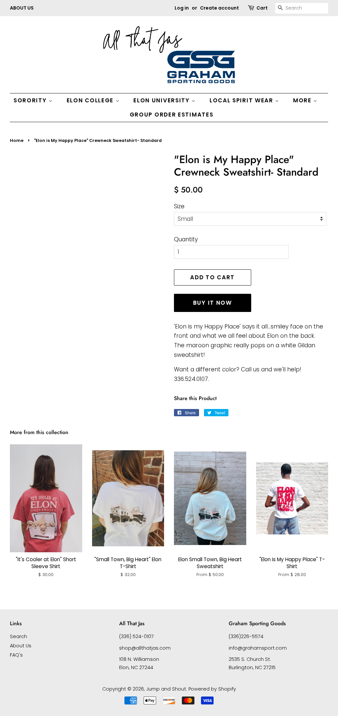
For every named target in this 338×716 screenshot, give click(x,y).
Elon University (162, 100)
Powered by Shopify (212, 689)
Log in (182, 8)
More (303, 100)
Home (16, 140)
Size (179, 206)
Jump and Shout (166, 689)
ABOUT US (22, 8)
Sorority (31, 100)
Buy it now (212, 303)
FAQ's (16, 655)
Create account (219, 8)
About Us (20, 645)
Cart (262, 8)
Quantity (186, 239)
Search (18, 636)
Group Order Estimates (172, 115)
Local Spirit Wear (242, 100)
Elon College (91, 100)
